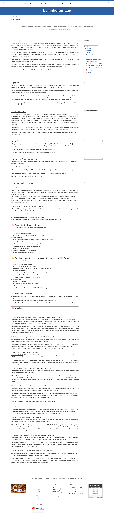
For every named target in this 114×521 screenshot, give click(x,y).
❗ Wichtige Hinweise (91, 70)
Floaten (35, 4)
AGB (32, 478)
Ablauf (87, 57)
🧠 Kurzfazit (89, 72)
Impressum (62, 478)
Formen (88, 52)
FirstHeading (88, 48)
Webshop (57, 4)
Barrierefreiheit (39, 478)
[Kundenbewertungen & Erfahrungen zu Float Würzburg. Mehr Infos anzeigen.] (95, 497)
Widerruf (80, 478)
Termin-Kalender (67, 4)
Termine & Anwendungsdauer (93, 59)
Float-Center (25, 4)
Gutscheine (77, 4)
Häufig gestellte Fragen (92, 61)
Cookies (47, 478)
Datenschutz (54, 478)
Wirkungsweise (90, 55)
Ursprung (88, 50)
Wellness (41, 4)
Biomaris (50, 4)
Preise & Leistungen (71, 478)
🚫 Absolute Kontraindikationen (94, 63)
